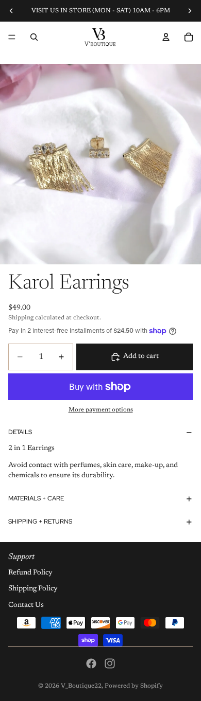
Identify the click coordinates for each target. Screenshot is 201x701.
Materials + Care (36, 498)
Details (20, 432)
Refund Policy (30, 572)
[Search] (34, 37)
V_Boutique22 (81, 686)
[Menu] (12, 37)
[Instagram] (110, 663)
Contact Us (26, 605)
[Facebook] (91, 663)
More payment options (101, 410)
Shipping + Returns (40, 521)
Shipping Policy (33, 588)
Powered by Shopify (134, 686)
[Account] (166, 37)
